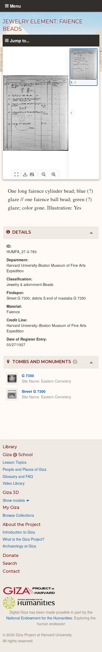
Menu (15, 5)
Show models (14, 500)
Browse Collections (18, 515)
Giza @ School (18, 454)
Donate (11, 555)
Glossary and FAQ (18, 476)
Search (10, 563)
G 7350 (28, 375)
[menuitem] (51, 500)
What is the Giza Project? (23, 539)
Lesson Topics (14, 462)
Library (10, 446)
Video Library (14, 483)
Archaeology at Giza (19, 546)
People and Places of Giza (24, 469)
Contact (11, 571)
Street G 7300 (34, 391)
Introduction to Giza (19, 532)
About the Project (22, 524)
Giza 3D (11, 492)
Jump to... (19, 40)
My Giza (11, 507)
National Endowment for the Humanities (39, 617)
